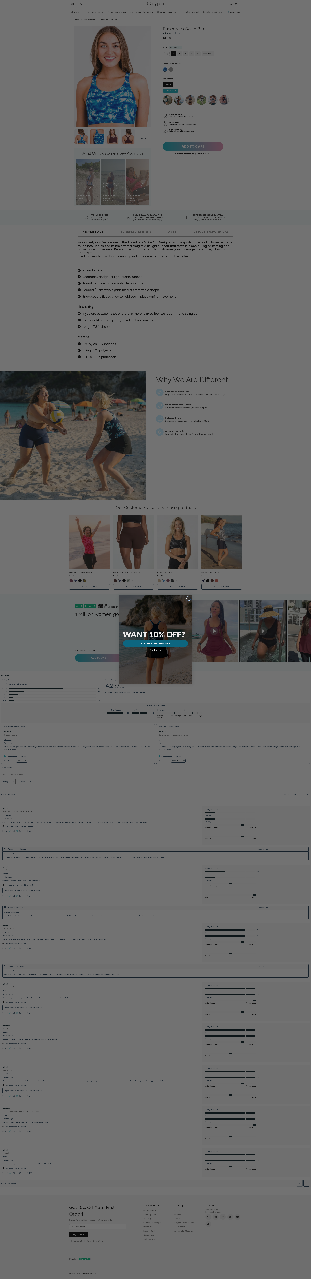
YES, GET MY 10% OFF (155, 643)
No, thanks (155, 650)
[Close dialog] (189, 598)
